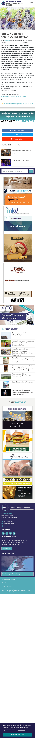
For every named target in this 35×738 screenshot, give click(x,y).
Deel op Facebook (18, 130)
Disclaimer (5, 583)
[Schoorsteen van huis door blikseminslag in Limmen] (6, 335)
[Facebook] (3, 533)
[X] (7, 533)
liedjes (5, 100)
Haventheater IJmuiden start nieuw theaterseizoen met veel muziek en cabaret (22, 392)
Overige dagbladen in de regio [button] (11, 574)
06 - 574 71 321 (25, 121)
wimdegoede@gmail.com (9, 96)
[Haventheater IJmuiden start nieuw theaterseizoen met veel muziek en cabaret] (6, 392)
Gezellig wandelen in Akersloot (22, 382)
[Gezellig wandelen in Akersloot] (6, 384)
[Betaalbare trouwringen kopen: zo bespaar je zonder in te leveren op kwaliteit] (6, 360)
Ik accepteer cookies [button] (17, 734)
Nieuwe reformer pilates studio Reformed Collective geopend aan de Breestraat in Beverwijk (23, 368)
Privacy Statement (7, 586)
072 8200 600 (8, 521)
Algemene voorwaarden (8, 579)
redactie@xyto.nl (9, 523)
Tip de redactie (19, 139)
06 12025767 (22, 96)
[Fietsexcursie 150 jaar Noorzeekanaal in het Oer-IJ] (6, 376)
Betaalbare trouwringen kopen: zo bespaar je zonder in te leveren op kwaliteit (23, 360)
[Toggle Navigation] (31, 3)
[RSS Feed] (14, 533)
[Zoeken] (31, 171)
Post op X (18, 135)
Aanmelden (7, 548)
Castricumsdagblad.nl (14, 2)
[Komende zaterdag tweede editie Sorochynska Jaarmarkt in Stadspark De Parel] (6, 343)
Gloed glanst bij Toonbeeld (20, 160)
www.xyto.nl (8, 526)
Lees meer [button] (21, 730)
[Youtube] (10, 533)
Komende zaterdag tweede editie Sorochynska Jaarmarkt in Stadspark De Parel (23, 343)
